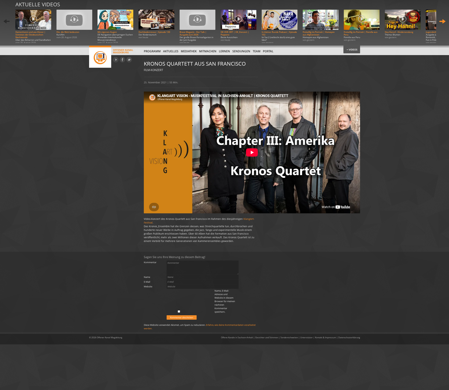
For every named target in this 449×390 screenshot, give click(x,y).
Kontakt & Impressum (325, 337)
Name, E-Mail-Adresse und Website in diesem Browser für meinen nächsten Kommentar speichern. (225, 301)
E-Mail (147, 281)
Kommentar (150, 262)
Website (148, 286)
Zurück (7, 21)
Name (147, 277)
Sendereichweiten (289, 337)
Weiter (442, 21)
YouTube (116, 59)
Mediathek (189, 51)
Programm (152, 51)
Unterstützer (306, 337)
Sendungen (241, 51)
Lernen (224, 51)
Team (256, 51)
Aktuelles (170, 51)
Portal (268, 51)
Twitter (129, 59)
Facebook (122, 59)
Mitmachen (207, 51)
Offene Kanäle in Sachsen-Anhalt (237, 337)
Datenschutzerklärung (349, 337)
